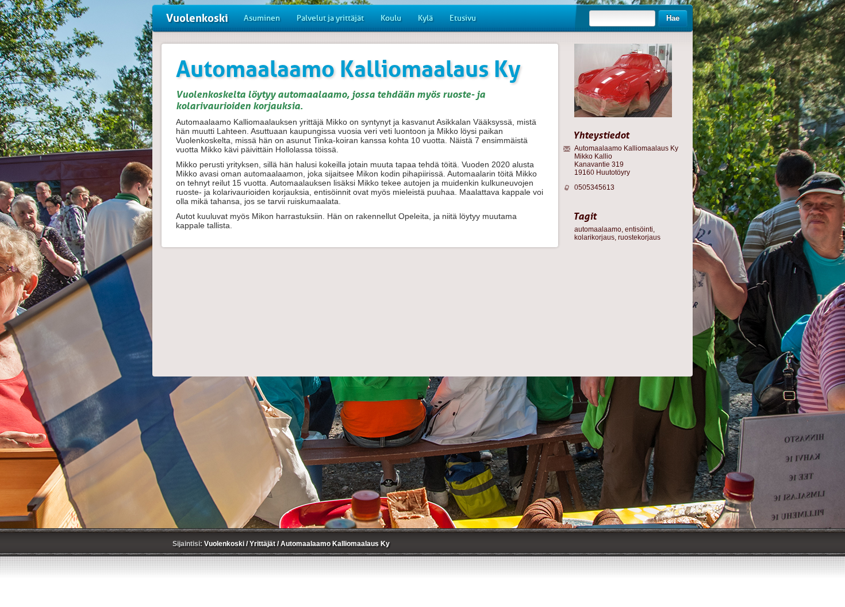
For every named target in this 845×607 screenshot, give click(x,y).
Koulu (391, 18)
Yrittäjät (263, 544)
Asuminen (262, 18)
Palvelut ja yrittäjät (330, 18)
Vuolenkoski (197, 18)
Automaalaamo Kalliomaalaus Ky (335, 544)
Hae (672, 18)
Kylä (425, 18)
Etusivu (463, 18)
